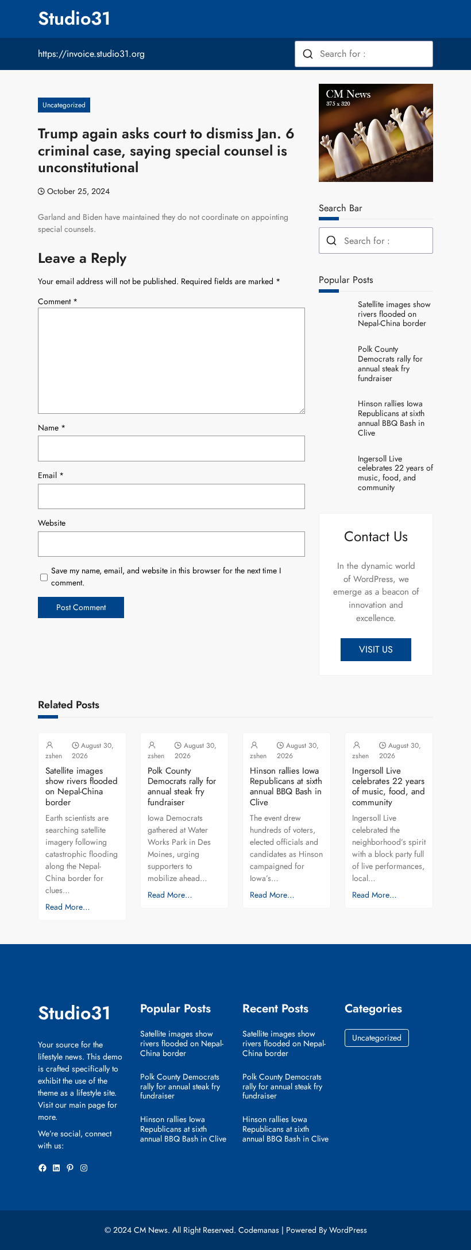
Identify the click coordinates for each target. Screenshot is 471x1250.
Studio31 (74, 18)
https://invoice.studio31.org (91, 53)
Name (51, 427)
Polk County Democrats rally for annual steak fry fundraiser (390, 363)
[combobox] (364, 54)
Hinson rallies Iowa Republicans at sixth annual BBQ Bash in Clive (391, 418)
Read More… (67, 907)
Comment (58, 301)
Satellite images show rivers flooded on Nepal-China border (394, 314)
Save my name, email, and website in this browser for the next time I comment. (166, 576)
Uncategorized (64, 105)
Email (51, 475)
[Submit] (307, 54)
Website (51, 523)
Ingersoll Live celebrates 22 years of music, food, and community (395, 473)
